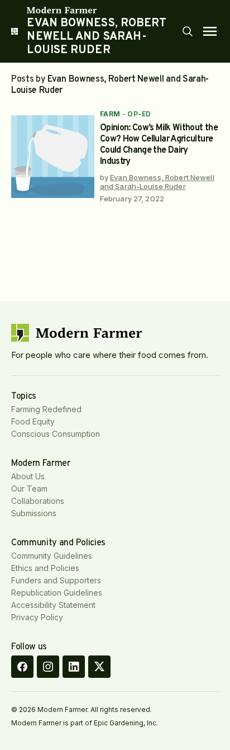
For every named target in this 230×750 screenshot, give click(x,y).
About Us (28, 476)
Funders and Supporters (56, 580)
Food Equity (33, 421)
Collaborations (37, 501)
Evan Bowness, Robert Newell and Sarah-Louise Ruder (157, 182)
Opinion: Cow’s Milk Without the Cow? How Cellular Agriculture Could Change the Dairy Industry (159, 144)
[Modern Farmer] (104, 10)
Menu (210, 31)
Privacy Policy (37, 617)
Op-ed (139, 114)
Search (187, 31)
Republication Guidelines (56, 592)
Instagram (48, 666)
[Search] (187, 31)
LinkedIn (74, 666)
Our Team (29, 488)
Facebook (22, 666)
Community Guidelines (51, 555)
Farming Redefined (46, 409)
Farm (110, 114)
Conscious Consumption (55, 433)
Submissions (33, 513)
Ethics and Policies (45, 568)
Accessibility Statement (53, 605)
